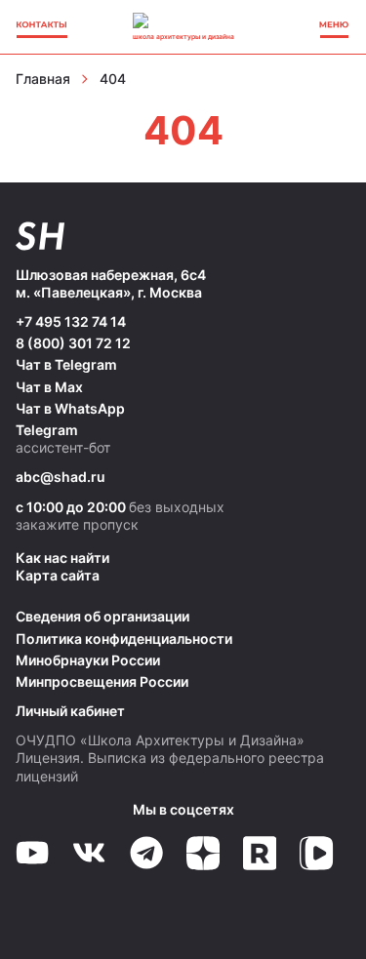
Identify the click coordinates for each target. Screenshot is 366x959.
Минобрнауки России (88, 660)
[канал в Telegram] (146, 852)
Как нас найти (62, 557)
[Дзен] (203, 853)
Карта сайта (58, 575)
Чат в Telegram (66, 364)
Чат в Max (49, 387)
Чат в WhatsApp (70, 408)
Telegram (47, 429)
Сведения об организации (102, 616)
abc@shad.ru (60, 476)
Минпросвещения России (102, 681)
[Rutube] (259, 853)
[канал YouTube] (32, 852)
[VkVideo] (316, 853)
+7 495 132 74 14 (71, 321)
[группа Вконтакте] (88, 852)
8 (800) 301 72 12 (73, 343)
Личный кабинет (70, 710)
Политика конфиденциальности (124, 638)
